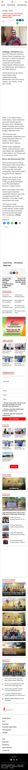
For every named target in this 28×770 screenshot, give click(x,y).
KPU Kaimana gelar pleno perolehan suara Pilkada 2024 (7, 301)
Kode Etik (5, 724)
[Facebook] (11, 273)
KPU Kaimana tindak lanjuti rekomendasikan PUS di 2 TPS (20, 311)
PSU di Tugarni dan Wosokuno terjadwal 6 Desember (20, 306)
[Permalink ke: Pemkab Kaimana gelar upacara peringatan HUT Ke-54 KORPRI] (7, 455)
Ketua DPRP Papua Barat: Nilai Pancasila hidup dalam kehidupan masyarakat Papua (17, 533)
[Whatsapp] (17, 23)
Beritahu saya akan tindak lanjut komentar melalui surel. (13, 410)
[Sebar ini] (17, 20)
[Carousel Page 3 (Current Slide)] (14, 488)
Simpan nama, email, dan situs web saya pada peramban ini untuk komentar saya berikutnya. (14, 404)
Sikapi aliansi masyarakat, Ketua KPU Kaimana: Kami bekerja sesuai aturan (7, 306)
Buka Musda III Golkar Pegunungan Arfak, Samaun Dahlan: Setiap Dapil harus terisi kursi (14, 679)
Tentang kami (6, 730)
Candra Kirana (7, 263)
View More (14, 466)
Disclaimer (5, 745)
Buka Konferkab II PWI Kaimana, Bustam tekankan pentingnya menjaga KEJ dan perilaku (7, 352)
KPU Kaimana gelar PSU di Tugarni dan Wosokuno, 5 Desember (7, 311)
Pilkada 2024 (7, 265)
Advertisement (7, 747)
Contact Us (5, 750)
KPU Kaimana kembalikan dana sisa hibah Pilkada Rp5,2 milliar (7, 295)
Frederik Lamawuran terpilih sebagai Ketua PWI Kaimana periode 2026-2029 (20, 352)
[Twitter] (14, 273)
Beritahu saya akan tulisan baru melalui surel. (12, 414)
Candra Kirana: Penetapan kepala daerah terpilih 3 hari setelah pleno (20, 295)
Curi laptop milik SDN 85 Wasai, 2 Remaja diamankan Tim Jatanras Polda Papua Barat (15, 694)
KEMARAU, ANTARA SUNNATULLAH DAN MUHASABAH (14, 699)
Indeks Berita (6, 718)
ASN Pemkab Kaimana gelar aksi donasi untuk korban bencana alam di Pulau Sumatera (20, 364)
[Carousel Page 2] (12, 488)
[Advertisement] (14, 100)
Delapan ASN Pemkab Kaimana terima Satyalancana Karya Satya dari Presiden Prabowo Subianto (7, 364)
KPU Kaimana (18, 263)
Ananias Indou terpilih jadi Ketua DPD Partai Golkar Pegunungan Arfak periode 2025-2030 (14, 684)
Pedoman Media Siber (9, 727)
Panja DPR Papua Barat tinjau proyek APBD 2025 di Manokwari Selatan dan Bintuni (13, 513)
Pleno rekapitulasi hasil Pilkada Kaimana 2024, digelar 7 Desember (20, 301)
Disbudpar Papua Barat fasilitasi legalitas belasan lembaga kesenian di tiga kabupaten (17, 526)
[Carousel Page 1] (10, 488)
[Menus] (2, 2)
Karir (3, 721)
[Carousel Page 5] (18, 488)
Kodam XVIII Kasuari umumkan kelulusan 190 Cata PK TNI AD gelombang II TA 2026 (17, 518)
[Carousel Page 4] (16, 488)
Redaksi (4, 732)
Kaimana (4, 22)
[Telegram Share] (23, 20)
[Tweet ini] (20, 20)
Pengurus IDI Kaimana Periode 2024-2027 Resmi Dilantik (20, 280)
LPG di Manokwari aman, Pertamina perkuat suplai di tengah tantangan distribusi (17, 541)
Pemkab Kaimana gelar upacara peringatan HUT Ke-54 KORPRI (7, 460)
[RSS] (17, 273)
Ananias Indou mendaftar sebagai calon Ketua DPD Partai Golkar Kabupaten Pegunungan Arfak (14, 484)
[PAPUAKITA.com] (14, 2)
